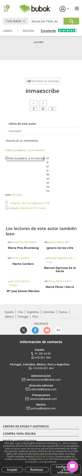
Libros (7, 31)
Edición (28, 31)
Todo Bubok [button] (13, 21)
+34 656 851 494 (43, 368)
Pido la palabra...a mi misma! (25, 150)
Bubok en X (23, 330)
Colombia (49, 312)
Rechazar (36, 469)
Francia (63, 312)
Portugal (23, 316)
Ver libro (17, 194)
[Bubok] (34, 8)
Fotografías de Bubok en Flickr (58, 330)
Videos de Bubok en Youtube (46, 330)
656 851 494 (43, 357)
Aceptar (12, 469)
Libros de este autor (22, 123)
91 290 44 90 (43, 353)
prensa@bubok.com (43, 408)
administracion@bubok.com (43, 379)
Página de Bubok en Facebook (35, 330)
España (9, 312)
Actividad (15, 131)
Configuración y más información (65, 469)
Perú (35, 316)
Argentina (33, 312)
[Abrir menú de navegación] (77, 8)
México (9, 316)
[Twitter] (52, 109)
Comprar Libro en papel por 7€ (29, 203)
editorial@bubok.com (43, 389)
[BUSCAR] (71, 21)
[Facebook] (33, 109)
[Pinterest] (43, 109)
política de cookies (44, 456)
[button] (64, 8)
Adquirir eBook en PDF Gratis (27, 208)
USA (20, 312)
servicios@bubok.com (43, 399)
